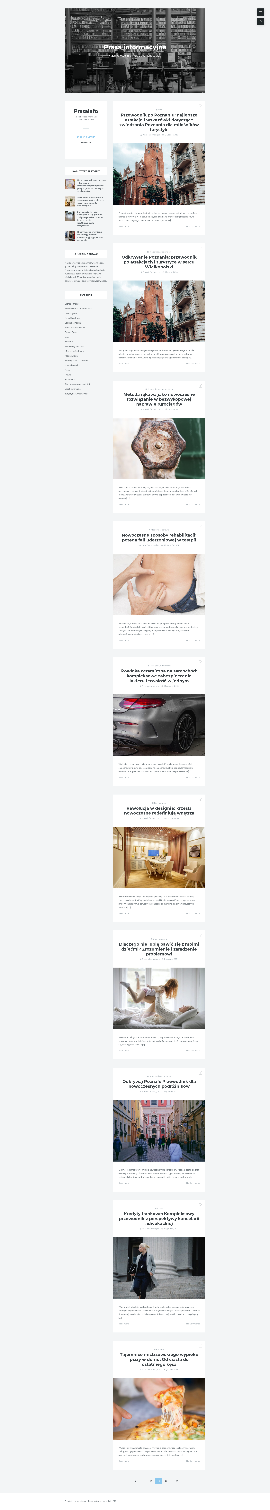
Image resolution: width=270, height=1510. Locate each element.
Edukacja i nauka (73, 322)
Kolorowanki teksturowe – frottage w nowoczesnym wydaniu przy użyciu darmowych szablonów (91, 185)
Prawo (160, 1208)
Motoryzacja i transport (160, 666)
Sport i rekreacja (73, 388)
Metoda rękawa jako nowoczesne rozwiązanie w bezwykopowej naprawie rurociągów (159, 399)
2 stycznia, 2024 (171, 959)
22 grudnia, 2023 (171, 1091)
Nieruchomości (72, 365)
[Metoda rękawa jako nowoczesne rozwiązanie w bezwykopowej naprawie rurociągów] (159, 448)
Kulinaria (160, 1349)
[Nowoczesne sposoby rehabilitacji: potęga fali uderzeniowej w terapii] (159, 584)
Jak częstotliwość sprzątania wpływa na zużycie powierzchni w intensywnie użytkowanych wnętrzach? (90, 219)
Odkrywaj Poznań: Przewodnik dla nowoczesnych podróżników (159, 1084)
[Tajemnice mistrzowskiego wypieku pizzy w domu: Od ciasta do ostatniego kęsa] (159, 1409)
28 (177, 1481)
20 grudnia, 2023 (171, 1229)
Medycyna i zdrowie (160, 530)
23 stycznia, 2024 (171, 686)
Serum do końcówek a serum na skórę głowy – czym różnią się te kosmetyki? (90, 201)
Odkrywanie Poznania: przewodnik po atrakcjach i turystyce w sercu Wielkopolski (159, 262)
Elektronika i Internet (75, 327)
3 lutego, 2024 (171, 409)
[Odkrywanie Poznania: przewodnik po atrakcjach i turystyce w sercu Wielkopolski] (159, 311)
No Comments (193, 226)
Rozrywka (70, 379)
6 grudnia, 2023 (171, 1369)
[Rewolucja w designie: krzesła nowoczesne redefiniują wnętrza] (159, 857)
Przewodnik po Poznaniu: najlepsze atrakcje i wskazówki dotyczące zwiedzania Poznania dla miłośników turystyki (159, 122)
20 (166, 1481)
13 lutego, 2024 (171, 135)
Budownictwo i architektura (160, 389)
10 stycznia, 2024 (171, 818)
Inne (160, 110)
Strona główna (86, 137)
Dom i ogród (160, 803)
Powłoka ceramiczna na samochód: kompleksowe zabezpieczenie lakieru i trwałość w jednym (159, 675)
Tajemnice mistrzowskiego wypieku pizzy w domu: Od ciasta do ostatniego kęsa (159, 1359)
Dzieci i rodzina (160, 939)
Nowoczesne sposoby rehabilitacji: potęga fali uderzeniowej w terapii (159, 537)
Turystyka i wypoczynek (160, 252)
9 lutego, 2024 (171, 272)
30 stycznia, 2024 (171, 545)
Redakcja (86, 142)
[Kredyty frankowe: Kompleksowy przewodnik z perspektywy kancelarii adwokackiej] (159, 1268)
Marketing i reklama (74, 346)
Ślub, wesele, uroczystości (77, 384)
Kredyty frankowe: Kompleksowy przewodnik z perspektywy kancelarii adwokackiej (159, 1218)
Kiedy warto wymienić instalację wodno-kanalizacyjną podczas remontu (90, 236)
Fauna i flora (70, 332)
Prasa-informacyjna (151, 135)
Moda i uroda (71, 355)
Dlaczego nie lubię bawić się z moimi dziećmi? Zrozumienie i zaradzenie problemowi (159, 949)
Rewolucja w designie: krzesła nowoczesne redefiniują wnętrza (159, 811)
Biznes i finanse (72, 303)
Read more (124, 226)
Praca (67, 370)
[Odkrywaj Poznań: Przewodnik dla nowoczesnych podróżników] (159, 1131)
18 (151, 1481)
